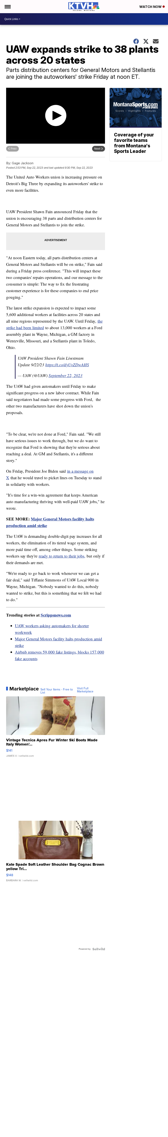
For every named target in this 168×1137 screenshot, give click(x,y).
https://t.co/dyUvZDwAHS (67, 364)
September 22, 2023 (65, 375)
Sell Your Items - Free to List (56, 691)
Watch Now (151, 7)
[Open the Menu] (7, 6)
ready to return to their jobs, (62, 556)
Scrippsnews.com (56, 615)
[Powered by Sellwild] (98, 949)
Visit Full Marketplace (85, 690)
